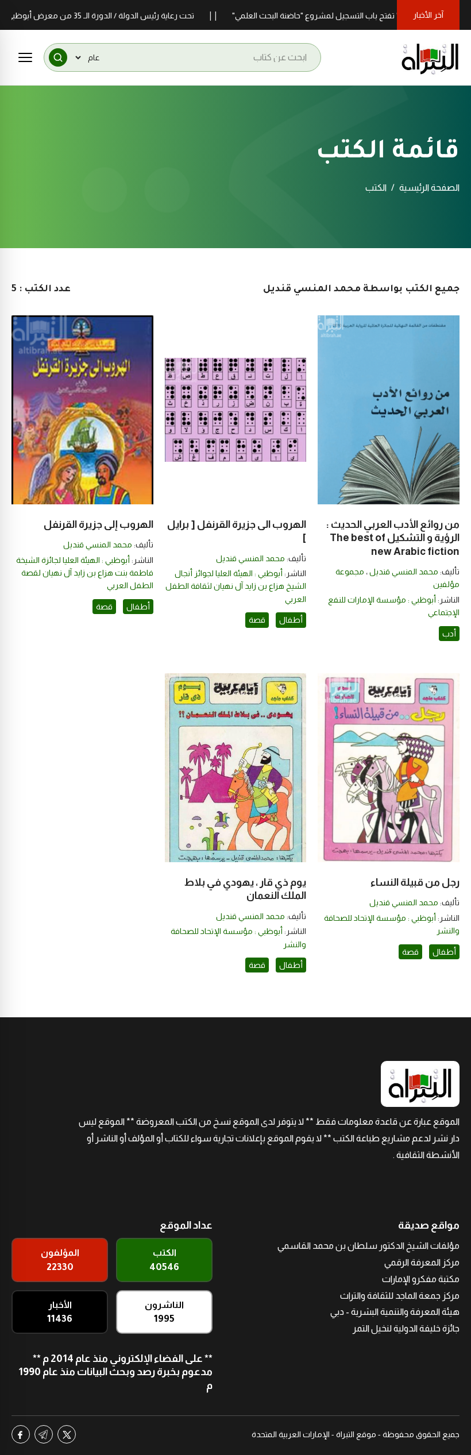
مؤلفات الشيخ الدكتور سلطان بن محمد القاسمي (368, 1246)
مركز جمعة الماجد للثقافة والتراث (400, 1295)
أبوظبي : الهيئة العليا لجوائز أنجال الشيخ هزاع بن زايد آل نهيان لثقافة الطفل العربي (235, 586)
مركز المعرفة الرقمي (422, 1262)
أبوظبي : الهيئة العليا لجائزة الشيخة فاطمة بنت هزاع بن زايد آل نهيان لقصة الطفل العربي (84, 573)
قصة (257, 619)
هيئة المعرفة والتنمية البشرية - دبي (395, 1312)
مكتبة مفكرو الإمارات (421, 1279)
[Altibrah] (430, 57)
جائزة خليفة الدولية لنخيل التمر (406, 1328)
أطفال (291, 619)
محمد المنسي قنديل (403, 571)
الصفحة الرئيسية (429, 187)
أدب (449, 633)
